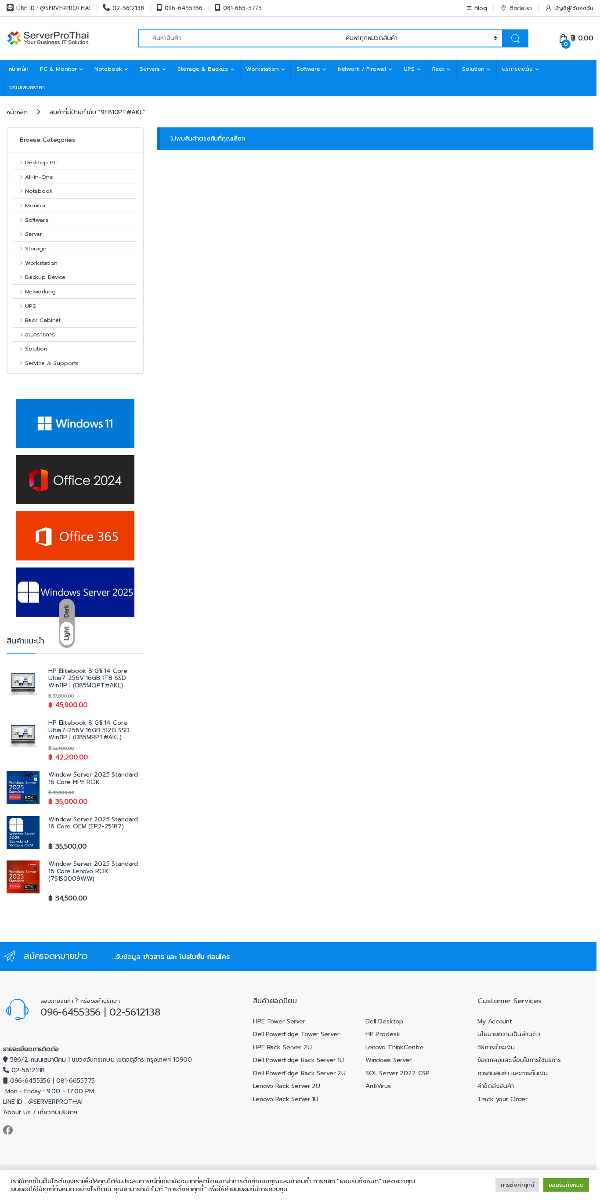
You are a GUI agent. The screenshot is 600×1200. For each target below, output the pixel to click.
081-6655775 (75, 1080)
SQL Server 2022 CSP (397, 1073)
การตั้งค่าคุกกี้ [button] (517, 1185)
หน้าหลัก (19, 69)
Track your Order (502, 1099)
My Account (494, 1021)
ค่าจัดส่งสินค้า (495, 1086)
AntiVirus (378, 1086)
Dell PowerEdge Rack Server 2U (299, 1073)
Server (33, 234)
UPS (409, 69)
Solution (473, 69)
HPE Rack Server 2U (282, 1047)
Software (308, 69)
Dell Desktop (384, 1021)
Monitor (35, 205)
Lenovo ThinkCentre (394, 1047)
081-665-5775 (242, 8)
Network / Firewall (362, 69)
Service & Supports (52, 363)
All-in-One (39, 177)
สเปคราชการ (39, 334)
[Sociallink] (8, 1130)
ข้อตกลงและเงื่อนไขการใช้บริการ (519, 1060)
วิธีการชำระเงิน (495, 1047)
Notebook (108, 69)
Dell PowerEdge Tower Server (296, 1034)
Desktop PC (41, 162)
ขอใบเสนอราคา (27, 87)
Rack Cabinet (43, 320)
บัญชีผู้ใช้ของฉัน (573, 8)
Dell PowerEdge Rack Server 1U (298, 1060)
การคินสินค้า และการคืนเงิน (512, 1073)
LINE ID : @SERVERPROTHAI (53, 8)
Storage (36, 248)
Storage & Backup (202, 69)
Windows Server (388, 1060)
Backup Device (45, 277)
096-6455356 (183, 8)
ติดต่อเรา (521, 8)
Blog (480, 8)
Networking (40, 291)
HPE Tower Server (279, 1021)
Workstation (262, 69)
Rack (438, 69)
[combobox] (239, 38)
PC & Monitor (58, 69)
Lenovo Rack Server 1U (285, 1099)
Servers (150, 69)
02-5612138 (128, 8)
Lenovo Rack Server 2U (286, 1086)
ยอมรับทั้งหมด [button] (566, 1185)
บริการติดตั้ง (517, 69)
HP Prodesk (382, 1034)
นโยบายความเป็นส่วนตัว (508, 1034)
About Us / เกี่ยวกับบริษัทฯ (40, 1112)
